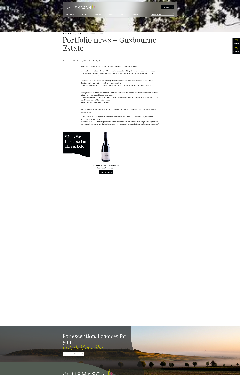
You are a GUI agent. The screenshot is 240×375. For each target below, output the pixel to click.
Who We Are (70, 14)
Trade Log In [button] (166, 7)
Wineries (97, 14)
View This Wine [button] (105, 172)
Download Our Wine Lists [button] (72, 354)
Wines (84, 14)
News (111, 14)
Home (65, 34)
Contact (136, 14)
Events (122, 14)
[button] (236, 42)
